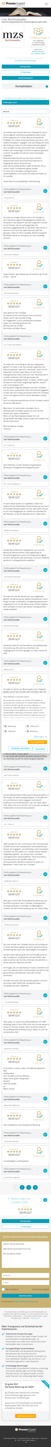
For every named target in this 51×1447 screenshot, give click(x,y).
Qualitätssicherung (24, 1438)
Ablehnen (40, 749)
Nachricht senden (25, 1296)
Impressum (44, 1438)
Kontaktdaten (23, 86)
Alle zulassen (37, 742)
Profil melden (35, 1318)
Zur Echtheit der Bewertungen (25, 60)
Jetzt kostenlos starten (25, 1416)
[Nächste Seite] (35, 1187)
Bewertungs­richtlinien (10, 1438)
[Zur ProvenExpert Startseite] (13, 4)
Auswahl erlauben (20, 748)
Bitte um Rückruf (12, 1289)
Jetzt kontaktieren (26, 78)
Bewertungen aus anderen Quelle (38, 52)
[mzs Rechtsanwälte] (12, 36)
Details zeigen (39, 737)
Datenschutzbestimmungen (24, 1301)
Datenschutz (35, 1438)
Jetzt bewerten (25, 66)
